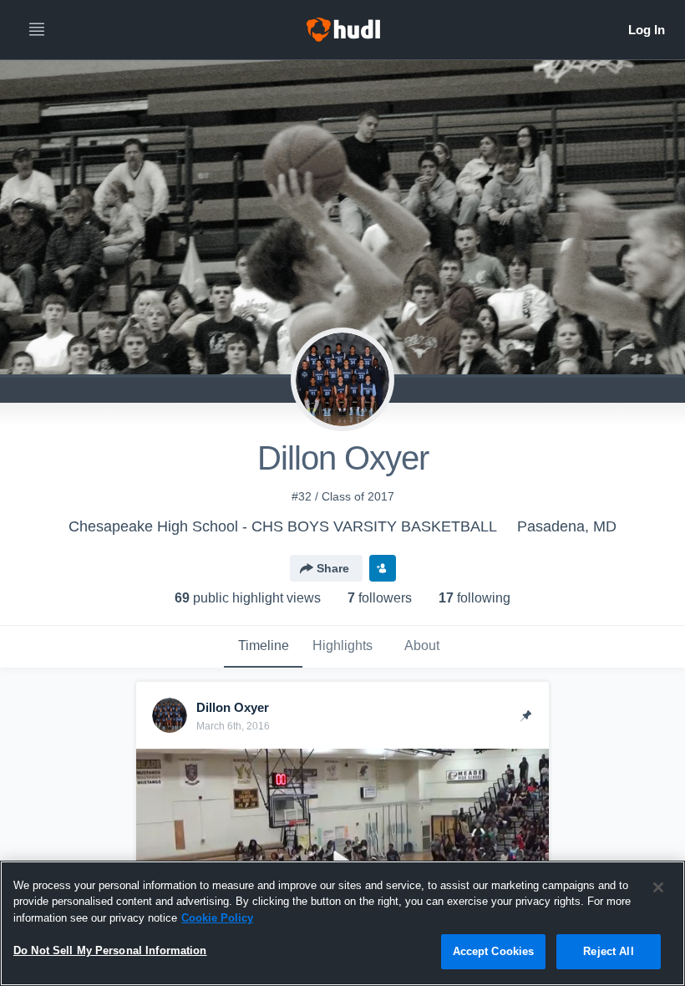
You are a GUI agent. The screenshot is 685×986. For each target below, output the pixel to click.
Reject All (608, 951)
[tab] (263, 647)
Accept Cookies (494, 951)
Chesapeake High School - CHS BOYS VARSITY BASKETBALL (282, 526)
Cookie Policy (217, 918)
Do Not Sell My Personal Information (110, 950)
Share (333, 568)
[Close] (658, 887)
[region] (342, 923)
